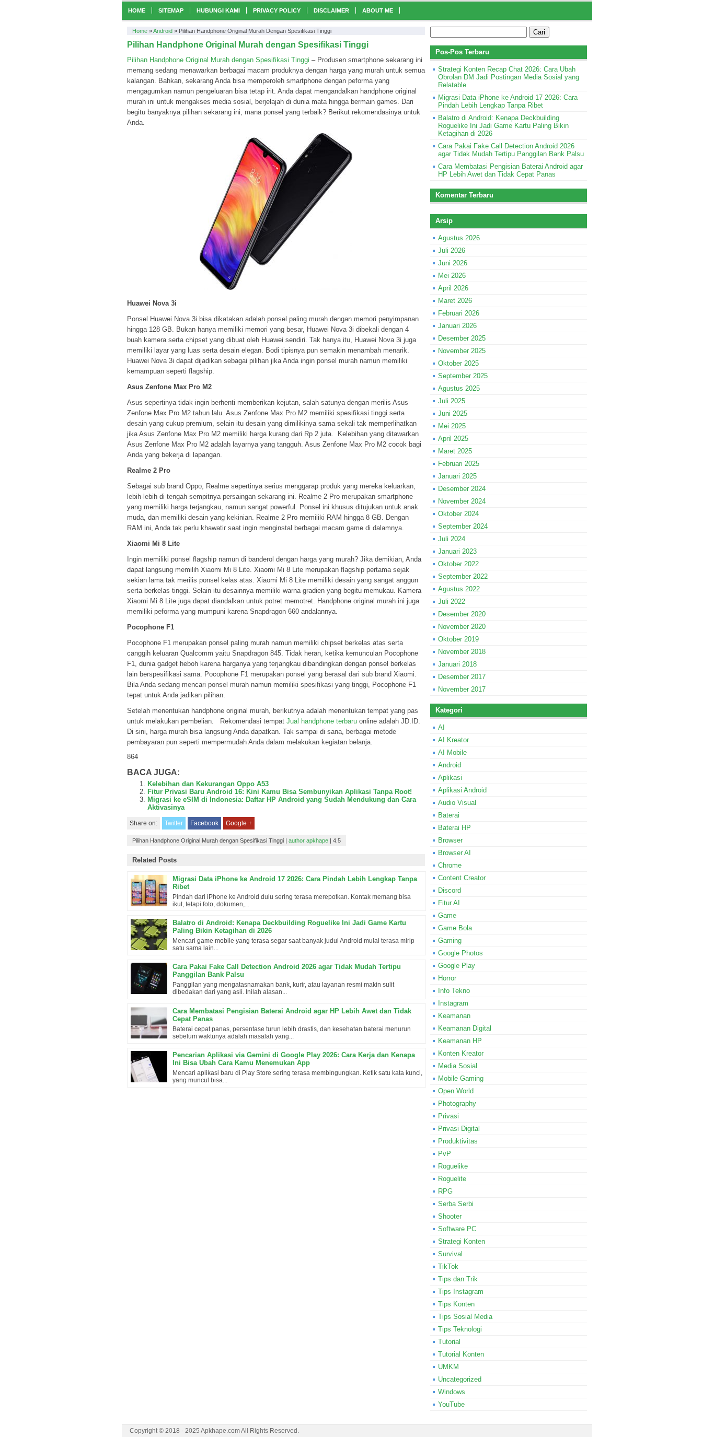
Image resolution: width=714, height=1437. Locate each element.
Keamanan (454, 1016)
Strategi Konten (461, 1241)
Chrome (450, 865)
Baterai (448, 815)
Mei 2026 (452, 275)
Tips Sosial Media (465, 1317)
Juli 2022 (451, 601)
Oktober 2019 (458, 639)
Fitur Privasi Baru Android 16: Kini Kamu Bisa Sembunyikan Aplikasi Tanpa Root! (279, 792)
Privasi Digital (459, 1128)
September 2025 (463, 376)
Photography (457, 1103)
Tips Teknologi (460, 1329)
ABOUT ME (377, 10)
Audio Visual (457, 803)
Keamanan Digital (464, 1028)
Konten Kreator (460, 1053)
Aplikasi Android (462, 790)
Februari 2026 (458, 313)
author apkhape (308, 840)
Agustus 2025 (459, 388)
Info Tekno (454, 991)
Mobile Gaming (460, 1078)
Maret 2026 (455, 301)
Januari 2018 (457, 664)
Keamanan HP (460, 1041)
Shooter (450, 1216)
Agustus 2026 (459, 238)
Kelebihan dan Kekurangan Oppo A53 (208, 784)
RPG (445, 1191)
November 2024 (462, 501)
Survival (450, 1254)
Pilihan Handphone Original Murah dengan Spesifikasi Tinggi (218, 60)
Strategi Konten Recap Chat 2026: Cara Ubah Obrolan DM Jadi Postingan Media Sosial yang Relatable (508, 77)
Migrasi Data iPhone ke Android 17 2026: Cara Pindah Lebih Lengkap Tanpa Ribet (508, 101)
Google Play (456, 965)
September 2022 (463, 576)
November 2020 (462, 626)
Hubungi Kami (218, 10)
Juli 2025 (451, 401)
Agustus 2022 (459, 589)
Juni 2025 (452, 413)
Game (447, 915)
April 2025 (453, 438)
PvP (444, 1154)
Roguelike (453, 1166)
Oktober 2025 (458, 363)
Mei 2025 (452, 426)
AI (441, 727)
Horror (447, 978)
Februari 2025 (458, 464)
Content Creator (462, 878)
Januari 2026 (457, 326)
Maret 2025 (455, 451)
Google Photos (460, 953)
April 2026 (453, 288)
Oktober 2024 (458, 514)
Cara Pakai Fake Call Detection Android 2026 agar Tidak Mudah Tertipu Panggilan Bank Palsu (511, 150)
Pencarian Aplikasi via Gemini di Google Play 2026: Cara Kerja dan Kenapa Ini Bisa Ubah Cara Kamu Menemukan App (293, 1059)
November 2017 (462, 689)
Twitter (174, 823)
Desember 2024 (462, 489)
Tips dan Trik (458, 1279)
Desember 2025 (462, 338)
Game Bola (455, 928)
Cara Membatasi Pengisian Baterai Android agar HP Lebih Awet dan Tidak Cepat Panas (510, 170)
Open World (456, 1091)
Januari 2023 (457, 551)
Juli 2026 (451, 250)
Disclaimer (331, 10)
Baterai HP (454, 828)
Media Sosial (457, 1066)
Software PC (457, 1229)
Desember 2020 (462, 614)
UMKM (448, 1367)
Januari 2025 (457, 476)
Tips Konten (456, 1304)
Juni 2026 (452, 263)
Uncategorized (459, 1379)
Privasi (448, 1116)
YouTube (451, 1404)
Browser (450, 840)
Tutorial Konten (461, 1354)
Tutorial (449, 1342)
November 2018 (462, 652)
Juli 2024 (451, 539)
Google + (239, 823)
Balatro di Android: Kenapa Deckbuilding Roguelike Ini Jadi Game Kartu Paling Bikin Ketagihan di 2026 (503, 125)
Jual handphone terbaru (321, 721)
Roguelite (452, 1179)
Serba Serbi (456, 1204)
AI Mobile (452, 752)
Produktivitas (458, 1141)
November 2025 (462, 351)
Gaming (450, 940)
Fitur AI (449, 903)
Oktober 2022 (458, 564)
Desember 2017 (462, 677)
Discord (449, 890)
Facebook (204, 823)
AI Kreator (453, 740)
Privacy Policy (277, 10)
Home (136, 10)
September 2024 (463, 526)
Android (162, 31)
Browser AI (454, 853)
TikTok (448, 1266)
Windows (451, 1392)
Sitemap (170, 10)
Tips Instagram (460, 1291)
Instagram (453, 1003)
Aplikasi (450, 777)
